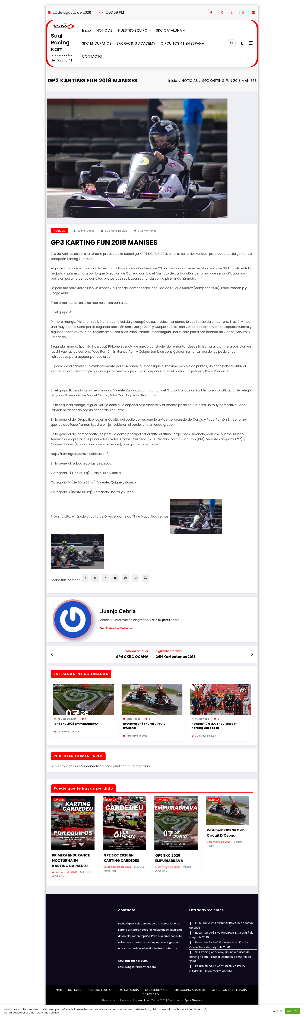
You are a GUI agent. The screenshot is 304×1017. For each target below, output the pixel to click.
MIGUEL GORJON (67, 718)
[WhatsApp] (135, 578)
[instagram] (242, 12)
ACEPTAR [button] (292, 1011)
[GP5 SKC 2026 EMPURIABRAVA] (83, 699)
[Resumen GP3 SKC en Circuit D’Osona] (152, 699)
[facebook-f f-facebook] (211, 12)
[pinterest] (125, 578)
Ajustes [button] (278, 1011)
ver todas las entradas (116, 628)
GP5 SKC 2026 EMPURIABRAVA (76, 724)
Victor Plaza (133, 718)
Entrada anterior (136, 651)
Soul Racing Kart (60, 42)
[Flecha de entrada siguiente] (252, 654)
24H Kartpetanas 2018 (176, 656)
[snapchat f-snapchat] (232, 12)
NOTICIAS (104, 30)
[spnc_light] (242, 43)
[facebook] (85, 578)
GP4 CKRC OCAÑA (132, 656)
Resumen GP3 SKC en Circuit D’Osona (144, 726)
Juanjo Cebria (86, 231)
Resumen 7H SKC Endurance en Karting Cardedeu (215, 726)
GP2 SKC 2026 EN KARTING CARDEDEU (121, 858)
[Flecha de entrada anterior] (52, 654)
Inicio (86, 30)
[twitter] (95, 578)
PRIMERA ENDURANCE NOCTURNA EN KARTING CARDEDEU (70, 860)
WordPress (144, 1000)
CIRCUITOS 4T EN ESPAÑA (182, 43)
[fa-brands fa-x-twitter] (221, 12)
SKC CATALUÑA (169, 30)
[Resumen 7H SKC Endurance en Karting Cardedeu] (220, 699)
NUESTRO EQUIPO (132, 30)
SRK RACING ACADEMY (135, 43)
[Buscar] (232, 43)
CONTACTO (92, 56)
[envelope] (115, 578)
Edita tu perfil (160, 620)
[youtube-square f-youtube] (253, 12)
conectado (95, 766)
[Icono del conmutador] (250, 43)
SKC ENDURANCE (96, 43)
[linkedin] (105, 578)
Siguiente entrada (169, 651)
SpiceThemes (193, 1000)
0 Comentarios (147, 231)
